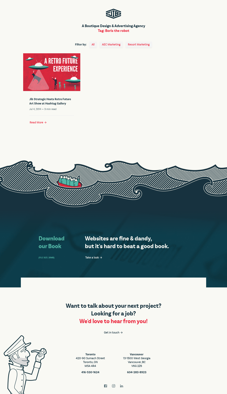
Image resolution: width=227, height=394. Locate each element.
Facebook (105, 386)
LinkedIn (121, 386)
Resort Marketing (139, 44)
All (93, 44)
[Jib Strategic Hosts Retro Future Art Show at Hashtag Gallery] (51, 72)
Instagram (113, 386)
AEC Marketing (111, 44)
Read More (37, 122)
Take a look (92, 257)
